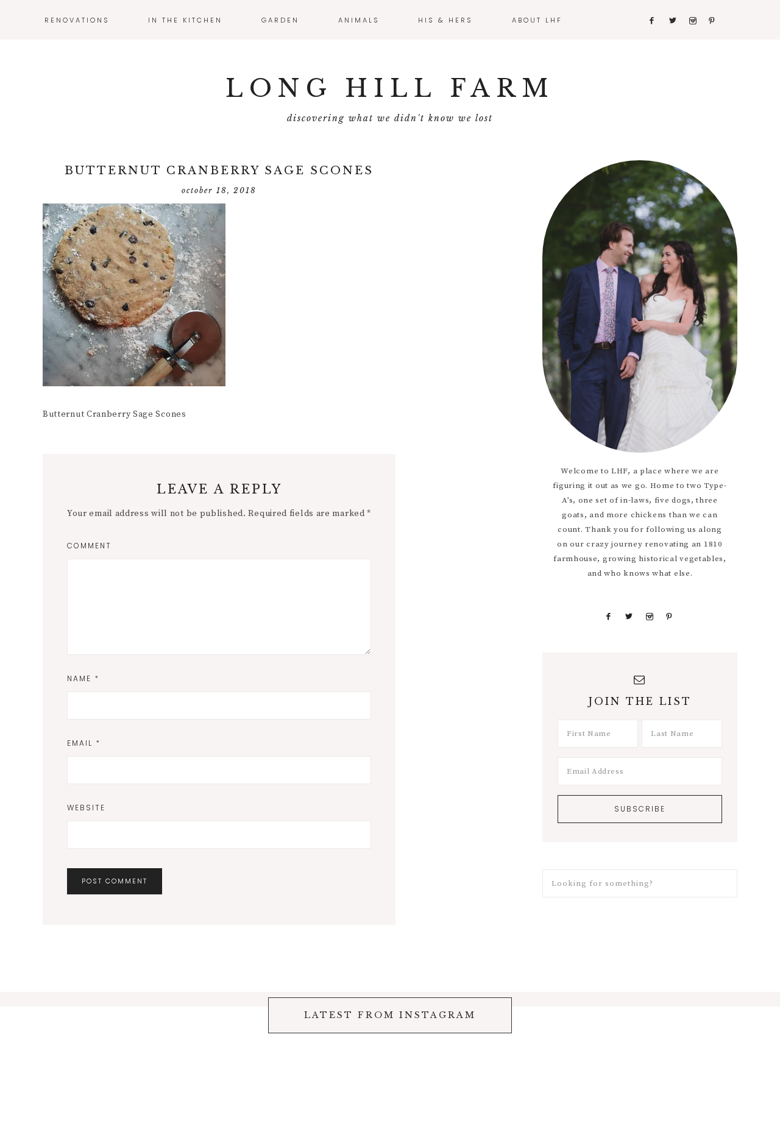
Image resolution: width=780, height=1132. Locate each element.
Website (86, 807)
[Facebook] (609, 616)
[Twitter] (629, 616)
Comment (89, 545)
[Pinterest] (668, 616)
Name (83, 678)
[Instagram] (649, 616)
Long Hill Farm (390, 88)
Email (84, 743)
